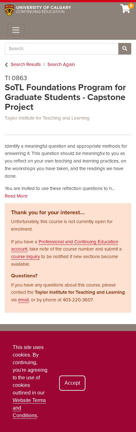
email (23, 300)
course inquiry (25, 256)
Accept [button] (72, 383)
